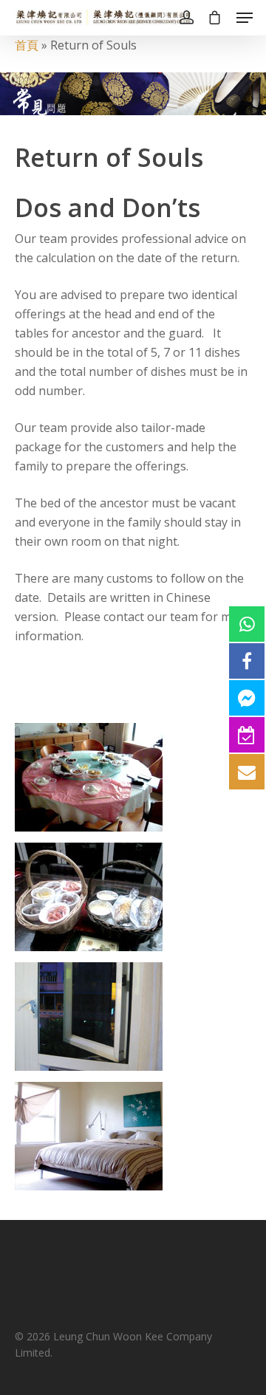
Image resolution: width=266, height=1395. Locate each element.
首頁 (26, 45)
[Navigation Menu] (244, 17)
